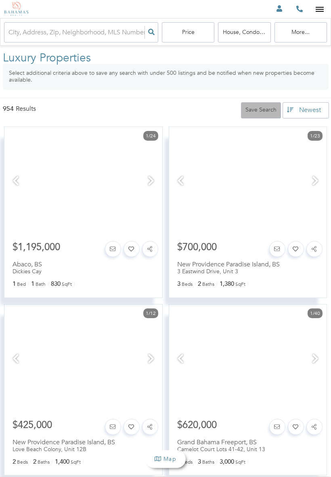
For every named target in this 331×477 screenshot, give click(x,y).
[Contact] (113, 249)
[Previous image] (15, 181)
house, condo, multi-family (246, 32)
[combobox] (9, 32)
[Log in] (279, 9)
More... (300, 32)
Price (188, 32)
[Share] (150, 249)
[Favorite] (132, 249)
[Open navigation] (319, 9)
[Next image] (151, 181)
